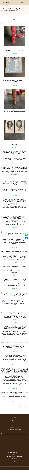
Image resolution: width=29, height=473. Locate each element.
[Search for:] (27, 2)
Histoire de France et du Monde (14, 297)
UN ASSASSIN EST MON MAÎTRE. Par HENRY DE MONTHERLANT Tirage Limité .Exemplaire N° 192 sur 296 (14, 318)
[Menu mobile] (24, 2)
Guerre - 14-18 (14, 155)
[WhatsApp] (26, 235)
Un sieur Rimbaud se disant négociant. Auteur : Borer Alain (14, 81)
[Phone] (26, 238)
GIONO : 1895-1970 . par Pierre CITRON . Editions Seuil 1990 (14, 271)
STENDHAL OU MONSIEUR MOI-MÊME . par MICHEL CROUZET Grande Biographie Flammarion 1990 (14, 284)
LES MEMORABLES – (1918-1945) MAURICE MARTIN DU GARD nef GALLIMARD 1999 (14, 347)
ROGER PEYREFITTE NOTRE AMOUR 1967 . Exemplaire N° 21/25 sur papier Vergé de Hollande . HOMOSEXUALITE (14, 173)
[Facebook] (15, 462)
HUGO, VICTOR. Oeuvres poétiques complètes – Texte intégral (14, 397)
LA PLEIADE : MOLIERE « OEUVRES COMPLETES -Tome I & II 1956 (14, 143)
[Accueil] (1, 10)
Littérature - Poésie (14, 47)
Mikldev (19, 468)
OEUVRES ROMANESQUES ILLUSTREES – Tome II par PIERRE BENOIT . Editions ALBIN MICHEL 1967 (14, 360)
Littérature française (12, 10)
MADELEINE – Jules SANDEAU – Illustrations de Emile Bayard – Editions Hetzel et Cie (14, 49)
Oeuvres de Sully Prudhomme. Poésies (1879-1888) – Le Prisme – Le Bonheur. (14, 112)
